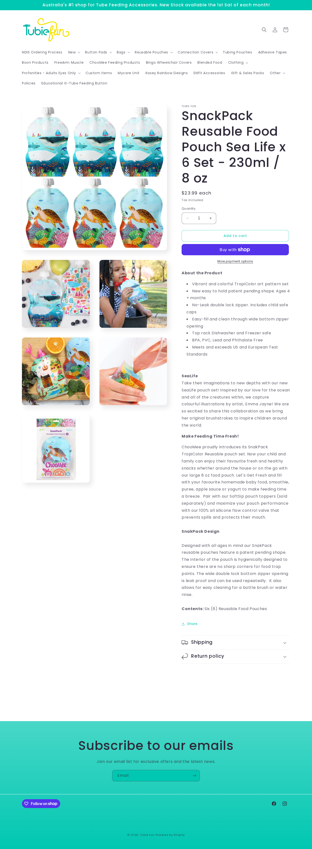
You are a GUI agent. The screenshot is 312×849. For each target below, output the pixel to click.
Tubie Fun (147, 835)
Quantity (188, 208)
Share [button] (192, 623)
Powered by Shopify (170, 835)
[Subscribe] (194, 775)
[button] (73, 52)
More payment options (235, 261)
